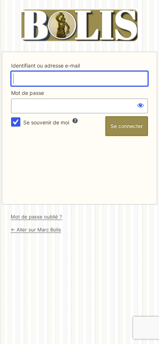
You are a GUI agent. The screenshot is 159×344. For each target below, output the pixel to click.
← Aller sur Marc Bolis (36, 230)
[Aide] (75, 120)
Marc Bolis (79, 25)
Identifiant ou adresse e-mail (45, 65)
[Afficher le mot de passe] (140, 105)
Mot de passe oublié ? (36, 217)
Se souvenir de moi (46, 122)
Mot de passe (27, 93)
